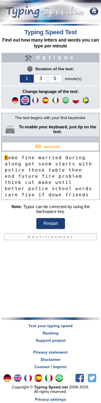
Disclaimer (51, 359)
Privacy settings (50, 399)
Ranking (51, 333)
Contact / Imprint (50, 367)
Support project (51, 340)
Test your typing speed (50, 326)
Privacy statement (50, 352)
